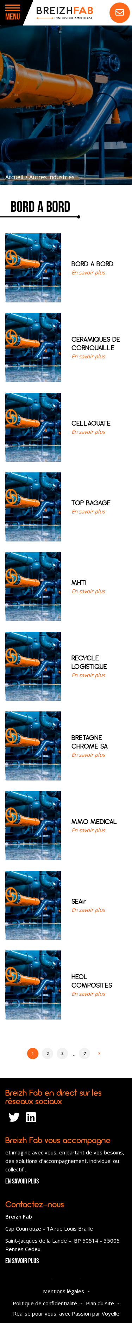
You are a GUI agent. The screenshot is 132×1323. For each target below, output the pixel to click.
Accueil (14, 177)
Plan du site (100, 1303)
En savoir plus (22, 1181)
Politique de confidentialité (45, 1303)
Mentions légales (63, 1291)
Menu (12, 17)
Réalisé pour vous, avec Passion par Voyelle (66, 1313)
